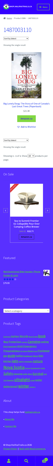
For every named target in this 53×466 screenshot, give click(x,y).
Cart (41, 458)
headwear (27, 356)
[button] (26, 127)
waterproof (10, 386)
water (38, 380)
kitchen (7, 361)
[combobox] (26, 311)
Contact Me (10, 426)
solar (25, 374)
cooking (44, 341)
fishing (25, 351)
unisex (32, 380)
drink (20, 346)
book (42, 336)
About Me (9, 419)
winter (23, 386)
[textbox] (27, 311)
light (15, 361)
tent (45, 374)
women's (32, 387)
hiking (35, 356)
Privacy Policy (10, 448)
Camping (34, 342)
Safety (8, 373)
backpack (7, 337)
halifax (19, 355)
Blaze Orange (33, 337)
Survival (38, 374)
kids (40, 355)
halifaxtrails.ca (32, 411)
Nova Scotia (14, 367)
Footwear (44, 350)
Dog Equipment (10, 346)
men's (21, 361)
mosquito (28, 361)
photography (35, 368)
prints (43, 368)
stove (30, 374)
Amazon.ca (26, 118)
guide (11, 356)
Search (26, 461)
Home (9, 18)
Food (35, 351)
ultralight (22, 379)
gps (5, 355)
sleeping (18, 373)
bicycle (24, 336)
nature (38, 361)
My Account (9, 461)
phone (27, 368)
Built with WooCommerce (32, 448)
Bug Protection (12, 341)
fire (21, 351)
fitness (30, 351)
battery (15, 336)
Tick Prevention (8, 380)
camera (24, 342)
